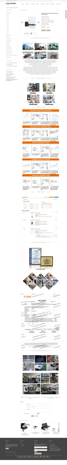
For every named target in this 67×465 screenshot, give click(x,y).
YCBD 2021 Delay (9, 64)
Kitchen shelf (8, 48)
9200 (8, 25)
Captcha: (35, 448)
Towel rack (8, 42)
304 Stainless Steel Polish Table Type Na (35, 433)
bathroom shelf (9, 49)
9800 (8, 33)
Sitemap (48, 457)
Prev (22, 22)
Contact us (58, 4)
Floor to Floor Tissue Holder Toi (11, 55)
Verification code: (27, 413)
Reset (37, 416)
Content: (28, 409)
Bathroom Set (8, 13)
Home (23, 4)
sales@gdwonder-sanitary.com (11, 0)
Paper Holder (15, 7)
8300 (8, 20)
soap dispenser (9, 46)
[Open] (66, 14)
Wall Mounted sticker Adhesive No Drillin (45, 433)
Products (33, 4)
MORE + (7, 448)
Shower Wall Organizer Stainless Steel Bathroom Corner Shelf (52, 398)
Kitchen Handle (8, 53)
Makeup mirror (8, 35)
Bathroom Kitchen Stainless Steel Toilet (56, 433)
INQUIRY (44, 30)
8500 (8, 18)
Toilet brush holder (9, 51)
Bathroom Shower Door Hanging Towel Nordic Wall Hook (32, 398)
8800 (8, 21)
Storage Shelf (8, 57)
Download (43, 4)
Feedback (52, 4)
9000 (8, 23)
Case (47, 4)
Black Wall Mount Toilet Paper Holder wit (25, 434)
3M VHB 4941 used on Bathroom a (12, 66)
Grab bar (7, 44)
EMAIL (49, 30)
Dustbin (7, 37)
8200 (8, 15)
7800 (8, 17)
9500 (8, 28)
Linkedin (22, 444)
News (38, 4)
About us (27, 4)
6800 (8, 14)
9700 (8, 31)
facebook (22, 445)
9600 (8, 30)
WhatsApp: (28, 404)
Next (38, 22)
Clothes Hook (8, 39)
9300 (8, 27)
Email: (29, 406)
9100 (7, 24)
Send (33, 416)
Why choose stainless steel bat (12, 62)
